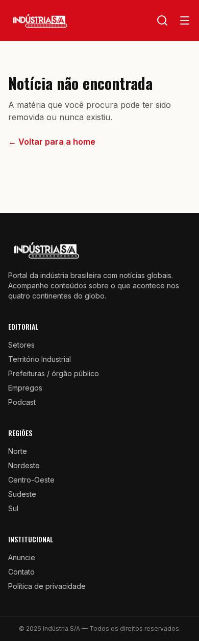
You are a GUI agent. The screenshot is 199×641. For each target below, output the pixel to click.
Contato (21, 571)
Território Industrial (39, 359)
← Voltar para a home (51, 141)
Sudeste (22, 494)
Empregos (25, 387)
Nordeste (24, 465)
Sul (13, 508)
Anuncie (21, 557)
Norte (17, 451)
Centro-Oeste (31, 479)
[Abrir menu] (185, 20)
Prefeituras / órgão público (53, 373)
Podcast (22, 402)
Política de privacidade (47, 586)
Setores (21, 344)
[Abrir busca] (162, 20)
